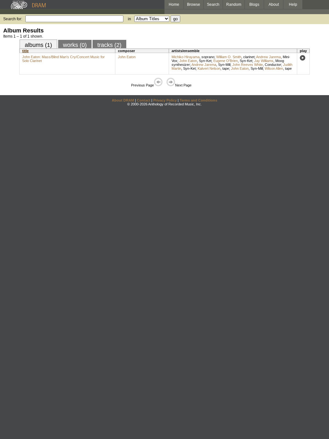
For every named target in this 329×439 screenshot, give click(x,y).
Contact (143, 100)
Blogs (254, 4)
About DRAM (123, 100)
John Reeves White (247, 65)
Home (174, 4)
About (274, 4)
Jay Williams (263, 61)
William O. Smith (228, 57)
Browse (193, 4)
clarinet (248, 57)
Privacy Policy (165, 100)
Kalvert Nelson (209, 68)
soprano (207, 57)
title (25, 51)
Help (293, 4)
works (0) (75, 45)
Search (213, 4)
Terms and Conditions (198, 100)
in (129, 19)
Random (233, 4)
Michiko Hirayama (186, 57)
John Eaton (127, 57)
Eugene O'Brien (225, 61)
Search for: (12, 19)
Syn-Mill (224, 65)
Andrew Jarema (268, 57)
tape (225, 68)
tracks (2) (109, 45)
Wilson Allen (274, 68)
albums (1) (38, 45)
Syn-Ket (205, 61)
